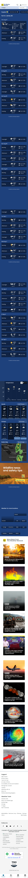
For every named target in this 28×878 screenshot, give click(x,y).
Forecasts (22, 7)
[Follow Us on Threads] (17, 826)
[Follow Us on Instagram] (7, 826)
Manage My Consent (6, 785)
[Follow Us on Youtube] (10, 826)
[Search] (17, 5)
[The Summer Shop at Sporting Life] (24, 531)
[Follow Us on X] (21, 826)
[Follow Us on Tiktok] (14, 826)
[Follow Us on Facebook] (3, 826)
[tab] (22, 383)
